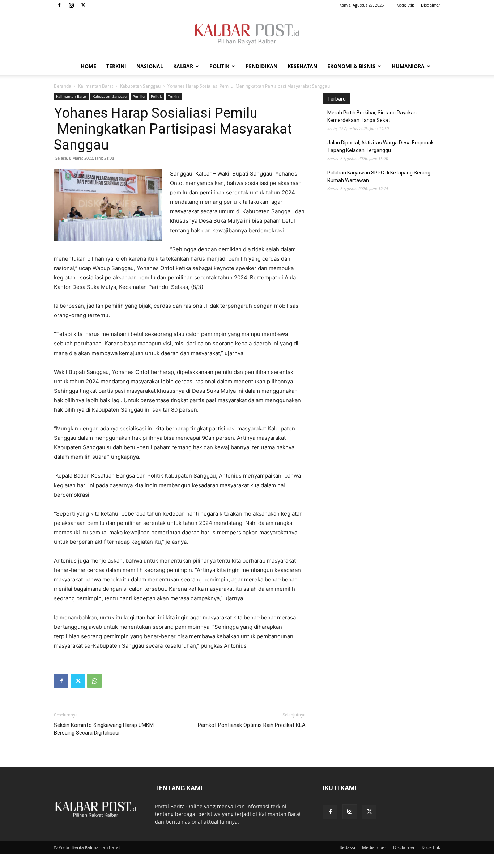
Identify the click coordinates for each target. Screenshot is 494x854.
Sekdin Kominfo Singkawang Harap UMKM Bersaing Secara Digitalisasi (104, 729)
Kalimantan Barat (95, 86)
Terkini (116, 66)
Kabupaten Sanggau (140, 86)
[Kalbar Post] (247, 34)
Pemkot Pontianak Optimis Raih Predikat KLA (252, 725)
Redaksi (347, 847)
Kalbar (183, 66)
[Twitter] (83, 5)
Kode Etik (405, 5)
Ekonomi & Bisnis (351, 66)
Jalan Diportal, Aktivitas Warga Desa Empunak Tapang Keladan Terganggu (380, 146)
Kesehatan (302, 66)
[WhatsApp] (94, 681)
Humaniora (408, 66)
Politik (219, 66)
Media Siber (374, 847)
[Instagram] (71, 5)
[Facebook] (59, 5)
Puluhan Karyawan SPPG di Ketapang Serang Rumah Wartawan (378, 176)
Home (88, 66)
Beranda (62, 86)
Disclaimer (430, 5)
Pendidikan (261, 66)
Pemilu (139, 96)
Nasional (149, 66)
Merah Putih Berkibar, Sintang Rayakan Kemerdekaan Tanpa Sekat (372, 116)
